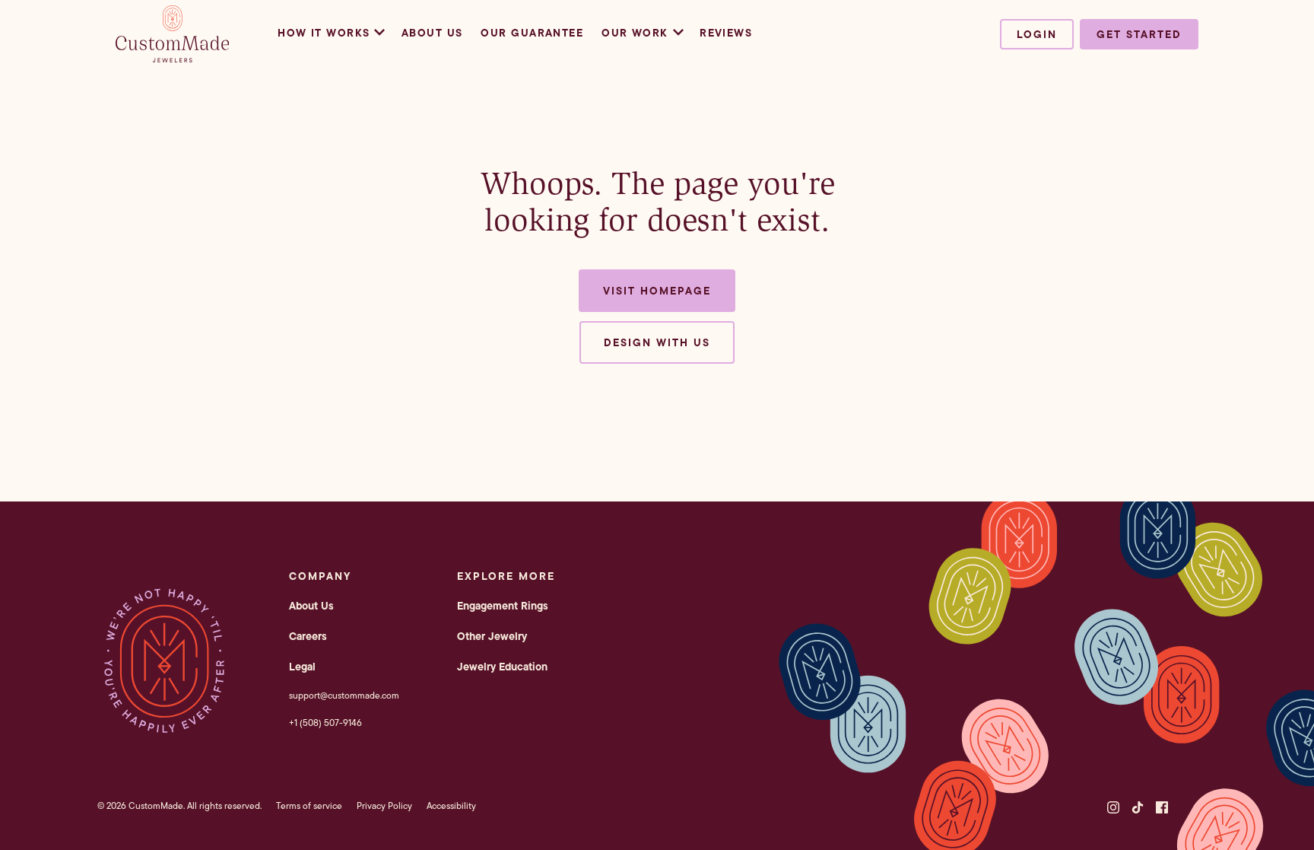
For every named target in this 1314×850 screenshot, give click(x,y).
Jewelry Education (502, 666)
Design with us (657, 342)
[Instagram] (1113, 807)
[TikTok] (1138, 807)
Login (1037, 34)
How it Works (324, 32)
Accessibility (451, 805)
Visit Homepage (657, 290)
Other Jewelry (492, 636)
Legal (302, 666)
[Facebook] (1162, 807)
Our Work (634, 32)
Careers (308, 636)
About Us (432, 32)
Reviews (726, 32)
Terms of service (309, 805)
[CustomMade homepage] (173, 57)
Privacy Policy (384, 805)
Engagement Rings (502, 605)
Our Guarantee (532, 32)
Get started (1139, 34)
